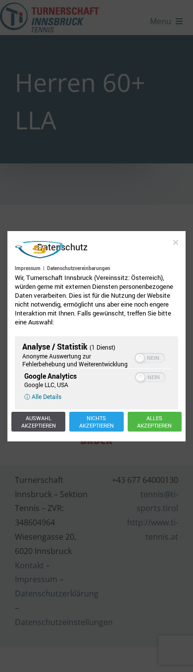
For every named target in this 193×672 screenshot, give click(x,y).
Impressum (28, 268)
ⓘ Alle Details (42, 396)
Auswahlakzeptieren (38, 421)
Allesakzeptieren (154, 421)
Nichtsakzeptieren (96, 421)
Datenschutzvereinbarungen (78, 268)
